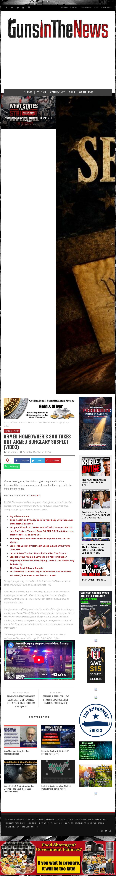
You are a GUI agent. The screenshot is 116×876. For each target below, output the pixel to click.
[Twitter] (17, 8)
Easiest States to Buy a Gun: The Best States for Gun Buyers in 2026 (56, 787)
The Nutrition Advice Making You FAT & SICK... (94, 482)
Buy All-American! (19, 516)
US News (14, 422)
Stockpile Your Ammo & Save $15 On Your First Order (38, 556)
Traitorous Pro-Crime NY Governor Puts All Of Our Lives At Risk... (96, 515)
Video (16, 431)
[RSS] (12, 8)
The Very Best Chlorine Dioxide (26, 568)
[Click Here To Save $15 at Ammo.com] (96, 664)
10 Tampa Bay (33, 495)
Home (6, 422)
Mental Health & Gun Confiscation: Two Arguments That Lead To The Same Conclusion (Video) (19, 789)
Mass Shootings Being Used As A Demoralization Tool (16, 752)
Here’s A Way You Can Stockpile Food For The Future (38, 553)
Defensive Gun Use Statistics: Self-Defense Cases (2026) (55, 752)
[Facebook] (6, 8)
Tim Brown (12, 452)
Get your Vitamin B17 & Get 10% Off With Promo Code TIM (41, 527)
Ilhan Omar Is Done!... (94, 579)
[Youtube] (23, 8)
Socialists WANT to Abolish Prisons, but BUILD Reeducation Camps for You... (93, 548)
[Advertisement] (58, 65)
